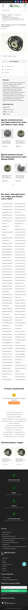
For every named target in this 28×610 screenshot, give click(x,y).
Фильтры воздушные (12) (8, 365)
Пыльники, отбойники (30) (8, 308)
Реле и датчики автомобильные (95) (21, 314)
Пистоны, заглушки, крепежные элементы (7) (8, 283)
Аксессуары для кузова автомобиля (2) (21, 215)
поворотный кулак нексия (20, 418)
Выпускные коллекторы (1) (21, 229)
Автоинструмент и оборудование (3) (21, 203)
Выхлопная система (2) (7, 232)
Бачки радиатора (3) (6, 220)
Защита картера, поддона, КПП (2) (21, 257)
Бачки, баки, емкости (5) (20, 220)
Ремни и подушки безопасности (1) (21, 317)
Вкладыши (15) (5, 226)
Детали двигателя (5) (20, 243)
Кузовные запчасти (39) (20, 274)
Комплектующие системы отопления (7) (8, 269)
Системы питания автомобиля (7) (21, 334)
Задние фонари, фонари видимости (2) (8, 254)
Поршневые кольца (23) (20, 294)
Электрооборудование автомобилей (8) (8, 379)
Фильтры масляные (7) (20, 365)
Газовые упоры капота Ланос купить (14, 414)
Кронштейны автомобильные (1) (8, 274)
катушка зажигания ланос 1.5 (20, 421)
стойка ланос (9, 412)
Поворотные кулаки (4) (7, 288)
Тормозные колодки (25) (20, 351)
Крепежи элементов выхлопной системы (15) (21, 271)
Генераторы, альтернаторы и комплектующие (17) (21, 234)
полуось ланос (21, 436)
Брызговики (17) (18, 223)
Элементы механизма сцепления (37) (21, 379)
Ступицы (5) (17, 342)
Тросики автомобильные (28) (8, 359)
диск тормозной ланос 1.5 (8, 434)
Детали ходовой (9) (19, 249)
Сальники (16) (18, 328)
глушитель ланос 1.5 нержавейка (14, 416)
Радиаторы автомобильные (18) (21, 308)
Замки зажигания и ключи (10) (21, 254)
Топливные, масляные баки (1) (21, 345)
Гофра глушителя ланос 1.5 (10, 427)
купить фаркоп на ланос (20, 434)
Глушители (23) (5, 240)
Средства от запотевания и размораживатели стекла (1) (8, 337)
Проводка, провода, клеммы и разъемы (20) (21, 303)
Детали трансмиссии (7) (7, 249)
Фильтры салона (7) (6, 368)
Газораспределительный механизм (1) (21, 232)
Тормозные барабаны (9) (20, 348)
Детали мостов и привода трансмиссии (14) (8, 246)
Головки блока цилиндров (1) (21, 240)
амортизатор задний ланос (8, 418)
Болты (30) (4, 223)
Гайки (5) (4, 234)
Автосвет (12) (18, 212)
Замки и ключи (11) (6, 257)
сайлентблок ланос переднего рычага (14, 425)
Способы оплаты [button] (8, 69)
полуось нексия (20, 427)
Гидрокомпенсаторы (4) (7, 237)
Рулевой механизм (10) (20, 322)
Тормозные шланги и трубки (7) (8, 356)
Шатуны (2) (4, 376)
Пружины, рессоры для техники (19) (21, 305)
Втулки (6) (4, 229)
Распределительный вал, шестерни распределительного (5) (21, 311)
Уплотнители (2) (18, 359)
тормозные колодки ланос (14, 423)
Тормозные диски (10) (7, 351)
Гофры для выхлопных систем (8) (8, 243)
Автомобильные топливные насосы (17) (8, 212)
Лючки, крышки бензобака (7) (8, 277)
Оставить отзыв (14, 402)
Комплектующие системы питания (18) (21, 269)
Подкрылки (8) (5, 291)
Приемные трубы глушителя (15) (21, 300)
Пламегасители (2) (19, 283)
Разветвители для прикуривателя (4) (8, 311)
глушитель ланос (18, 429)
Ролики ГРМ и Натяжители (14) (8, 322)
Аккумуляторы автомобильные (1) (8, 215)
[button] (8, 602)
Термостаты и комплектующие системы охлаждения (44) (8, 345)
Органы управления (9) (7, 280)
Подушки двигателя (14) (20, 291)
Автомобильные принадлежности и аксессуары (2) (21, 209)
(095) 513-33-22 (9, 553)
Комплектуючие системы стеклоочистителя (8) (8, 266)
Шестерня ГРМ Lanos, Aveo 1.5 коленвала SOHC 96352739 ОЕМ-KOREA (6, 142)
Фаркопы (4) (18, 362)
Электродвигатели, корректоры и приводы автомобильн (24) (21, 376)
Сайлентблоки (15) (6, 328)
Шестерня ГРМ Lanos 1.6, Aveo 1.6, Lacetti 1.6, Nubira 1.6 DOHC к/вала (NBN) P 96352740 (21, 142)
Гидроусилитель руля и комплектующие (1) (21, 237)
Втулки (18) (17, 226)
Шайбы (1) (17, 371)
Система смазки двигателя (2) (8, 334)
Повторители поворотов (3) (21, 288)
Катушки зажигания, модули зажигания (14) (8, 260)
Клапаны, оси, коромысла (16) (21, 260)
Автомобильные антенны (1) (8, 206)
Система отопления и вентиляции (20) (21, 331)
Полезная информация (6, 1)
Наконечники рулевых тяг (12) (21, 277)
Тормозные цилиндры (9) (20, 354)
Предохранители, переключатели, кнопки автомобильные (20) (8, 300)
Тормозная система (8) (7, 348)
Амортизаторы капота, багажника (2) (8, 217)
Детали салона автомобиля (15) (21, 246)
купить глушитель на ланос (7, 421)
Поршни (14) (18, 297)
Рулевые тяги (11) (6, 325)
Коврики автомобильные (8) (8, 263)
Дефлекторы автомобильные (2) (8, 252)
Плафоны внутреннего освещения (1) (8, 286)
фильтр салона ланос (17, 412)
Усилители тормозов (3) (7, 362)
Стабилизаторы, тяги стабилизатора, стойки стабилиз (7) (21, 337)
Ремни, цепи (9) (18, 320)
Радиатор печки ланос (19, 432)
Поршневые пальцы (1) (7, 297)
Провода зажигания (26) (7, 303)
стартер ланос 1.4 (10, 429)
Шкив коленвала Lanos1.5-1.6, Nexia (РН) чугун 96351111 (7, 460)
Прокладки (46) (5, 305)
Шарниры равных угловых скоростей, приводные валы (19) (8, 373)
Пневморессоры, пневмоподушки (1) (21, 286)
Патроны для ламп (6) (20, 280)
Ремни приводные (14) (7, 320)
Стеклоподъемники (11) (7, 342)
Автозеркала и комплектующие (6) (8, 203)
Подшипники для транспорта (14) (8, 294)
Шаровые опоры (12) (19, 373)
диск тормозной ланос (9, 432)
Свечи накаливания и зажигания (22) (8, 331)
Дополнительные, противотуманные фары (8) (21, 252)
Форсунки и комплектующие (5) (8, 371)
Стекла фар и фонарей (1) (21, 339)
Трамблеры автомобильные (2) (21, 356)
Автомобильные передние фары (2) (8, 209)
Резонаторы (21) (6, 314)
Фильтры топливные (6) (20, 368)
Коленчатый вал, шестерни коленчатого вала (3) (21, 263)
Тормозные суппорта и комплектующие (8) (8, 354)
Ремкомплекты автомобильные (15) (8, 317)
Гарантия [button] (6, 72)
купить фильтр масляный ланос (10, 436)
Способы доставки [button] (9, 66)
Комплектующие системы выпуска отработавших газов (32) (21, 266)
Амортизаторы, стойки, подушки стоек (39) (21, 217)
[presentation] (21, 35)
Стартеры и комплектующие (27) (8, 339)
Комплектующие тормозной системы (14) (8, 271)
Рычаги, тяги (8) (18, 325)
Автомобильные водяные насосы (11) (21, 206)
